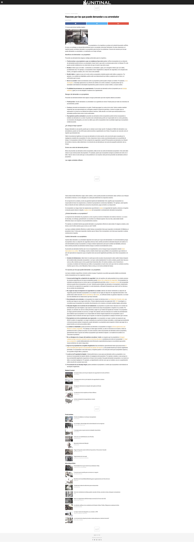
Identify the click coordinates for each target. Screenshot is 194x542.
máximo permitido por (88, 294)
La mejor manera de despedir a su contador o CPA (86, 511)
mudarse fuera (88, 210)
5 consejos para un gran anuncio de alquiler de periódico (87, 430)
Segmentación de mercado (80, 456)
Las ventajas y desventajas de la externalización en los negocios (89, 423)
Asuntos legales (74, 13)
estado (97, 294)
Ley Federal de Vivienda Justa (116, 299)
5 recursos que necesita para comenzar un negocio (86, 472)
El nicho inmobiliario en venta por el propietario (85, 417)
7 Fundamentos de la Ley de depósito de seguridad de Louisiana (89, 379)
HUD (116, 301)
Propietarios (67, 13)
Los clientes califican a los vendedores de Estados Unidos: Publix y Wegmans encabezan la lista (96, 505)
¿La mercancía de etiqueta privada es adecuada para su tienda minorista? (91, 518)
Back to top (97, 535)
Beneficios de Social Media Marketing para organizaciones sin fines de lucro (92, 478)
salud (101, 208)
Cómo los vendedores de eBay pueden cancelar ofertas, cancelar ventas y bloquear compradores (97, 492)
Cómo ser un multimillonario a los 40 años (84, 436)
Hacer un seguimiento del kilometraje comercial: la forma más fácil (90, 498)
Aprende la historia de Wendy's (81, 443)
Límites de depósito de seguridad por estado (84, 399)
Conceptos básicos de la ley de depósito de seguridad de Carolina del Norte (91, 372)
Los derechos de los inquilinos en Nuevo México (85, 392)
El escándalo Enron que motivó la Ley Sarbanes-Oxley (86, 465)
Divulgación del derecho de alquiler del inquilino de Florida (87, 386)
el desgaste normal (114, 282)
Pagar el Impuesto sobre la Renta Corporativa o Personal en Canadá (90, 450)
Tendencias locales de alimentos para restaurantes (86, 485)
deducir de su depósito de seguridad (107, 280)
